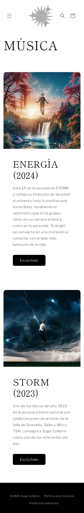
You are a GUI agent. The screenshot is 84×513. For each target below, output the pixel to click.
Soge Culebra (30, 496)
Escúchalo (29, 260)
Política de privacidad (59, 496)
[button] (9, 16)
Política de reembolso (44, 503)
